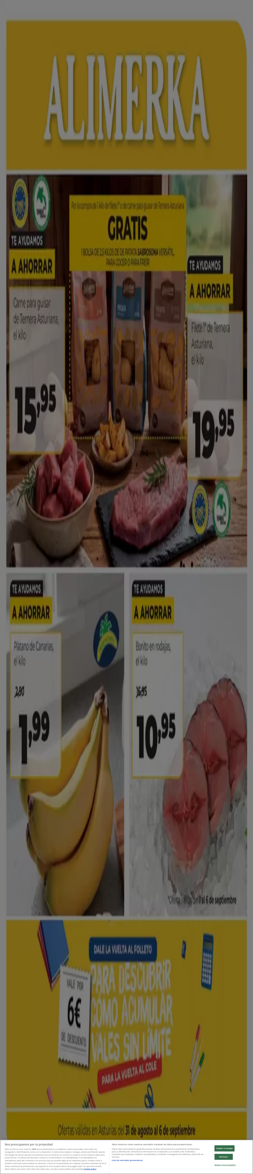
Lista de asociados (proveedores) (127, 1160)
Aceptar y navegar (224, 1148)
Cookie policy (90, 1169)
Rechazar (223, 1156)
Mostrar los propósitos (225, 1165)
